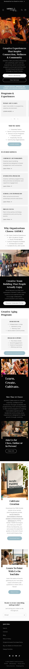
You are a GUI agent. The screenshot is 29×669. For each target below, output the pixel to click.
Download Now (14, 538)
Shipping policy (20, 665)
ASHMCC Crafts (13, 661)
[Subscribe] (24, 615)
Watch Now (14, 592)
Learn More (6, 168)
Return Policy (7, 638)
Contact (5, 631)
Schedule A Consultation (14, 353)
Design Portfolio (8, 649)
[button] (3, 10)
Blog (4, 635)
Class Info (11, 451)
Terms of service (11, 665)
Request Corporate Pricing (14, 303)
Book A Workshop (14, 75)
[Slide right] (17, 119)
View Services (14, 80)
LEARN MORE (7, 111)
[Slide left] (11, 119)
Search (5, 628)
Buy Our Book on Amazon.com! (12, 645)
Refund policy (12, 663)
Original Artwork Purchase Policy (13, 642)
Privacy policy (21, 663)
